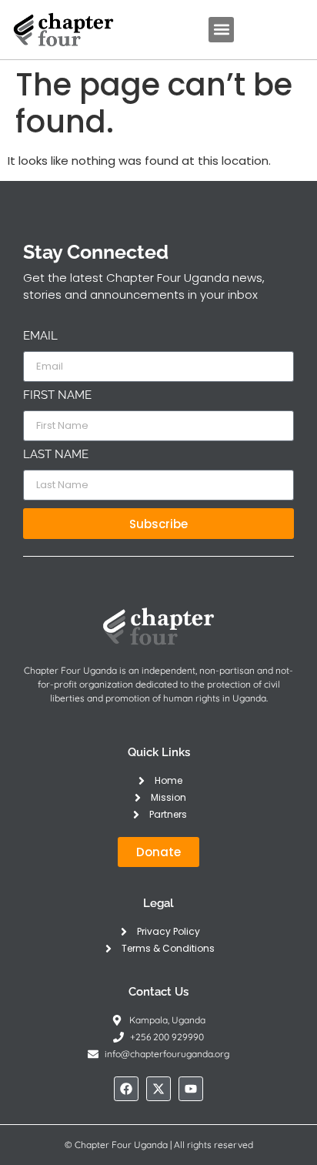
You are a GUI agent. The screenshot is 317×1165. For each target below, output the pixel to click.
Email (40, 336)
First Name (57, 396)
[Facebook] (126, 1088)
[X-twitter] (158, 1088)
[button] (221, 29)
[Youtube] (191, 1088)
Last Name (55, 455)
